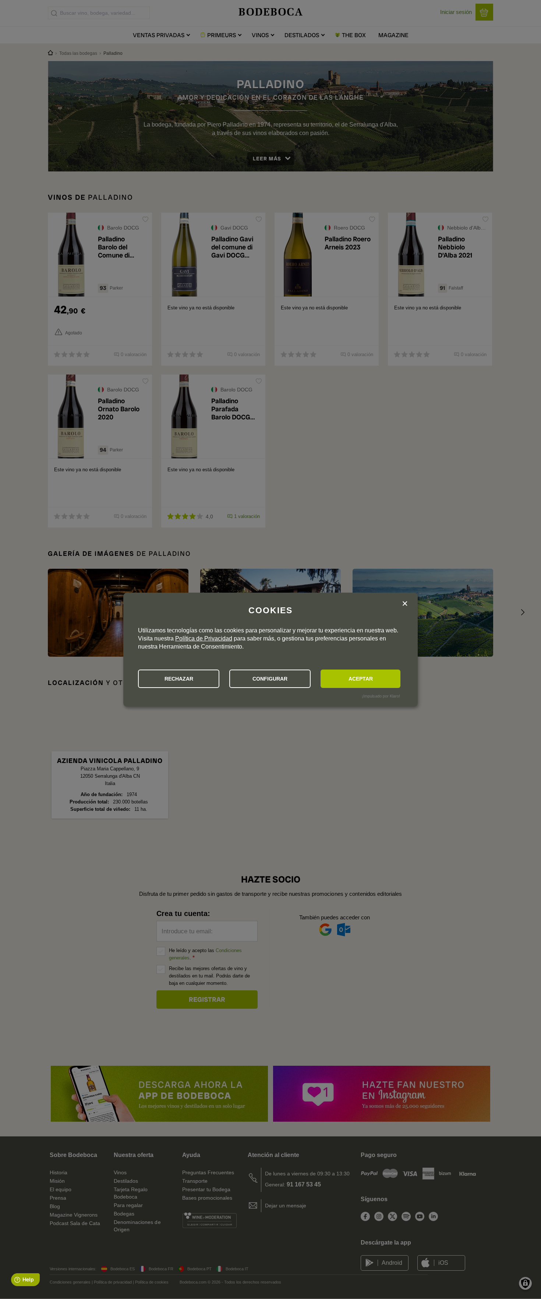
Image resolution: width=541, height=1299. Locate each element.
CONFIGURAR (269, 679)
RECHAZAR (179, 679)
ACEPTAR (361, 679)
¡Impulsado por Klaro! (381, 696)
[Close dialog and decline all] (404, 604)
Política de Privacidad (203, 638)
